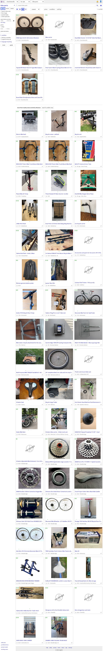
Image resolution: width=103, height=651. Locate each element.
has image (4, 13)
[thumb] (20, 9)
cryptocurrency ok (6, 39)
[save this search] (101, 5)
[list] (17, 9)
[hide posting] (42, 40)
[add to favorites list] (17, 40)
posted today (5, 15)
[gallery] (22, 9)
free (3, 27)
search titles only (6, 11)
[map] (25, 9)
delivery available (6, 37)
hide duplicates (6, 16)
